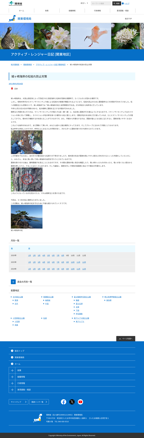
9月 (67, 262)
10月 (73, 262)
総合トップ (19, 350)
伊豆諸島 (79, 313)
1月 (29, 255)
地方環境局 (15, 64)
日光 (16, 303)
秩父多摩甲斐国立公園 (112, 297)
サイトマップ (16, 402)
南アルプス (80, 321)
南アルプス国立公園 (81, 318)
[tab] (13, 281)
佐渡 (45, 318)
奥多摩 (108, 300)
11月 (78, 262)
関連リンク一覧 (37, 402)
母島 (16, 325)
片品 (47, 303)
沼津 (77, 307)
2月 (34, 255)
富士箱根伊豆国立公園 (82, 297)
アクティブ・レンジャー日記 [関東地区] (51, 64)
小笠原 (17, 321)
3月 (39, 255)
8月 (62, 255)
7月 (58, 255)
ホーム (21, 10)
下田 (77, 310)
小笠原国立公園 (19, 318)
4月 (43, 255)
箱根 (77, 300)
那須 (16, 300)
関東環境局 (27, 64)
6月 (53, 255)
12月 (84, 262)
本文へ (83, 3)
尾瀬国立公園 (48, 297)
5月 (48, 255)
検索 (118, 3)
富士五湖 (79, 303)
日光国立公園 (18, 297)
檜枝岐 (47, 300)
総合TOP (128, 18)
